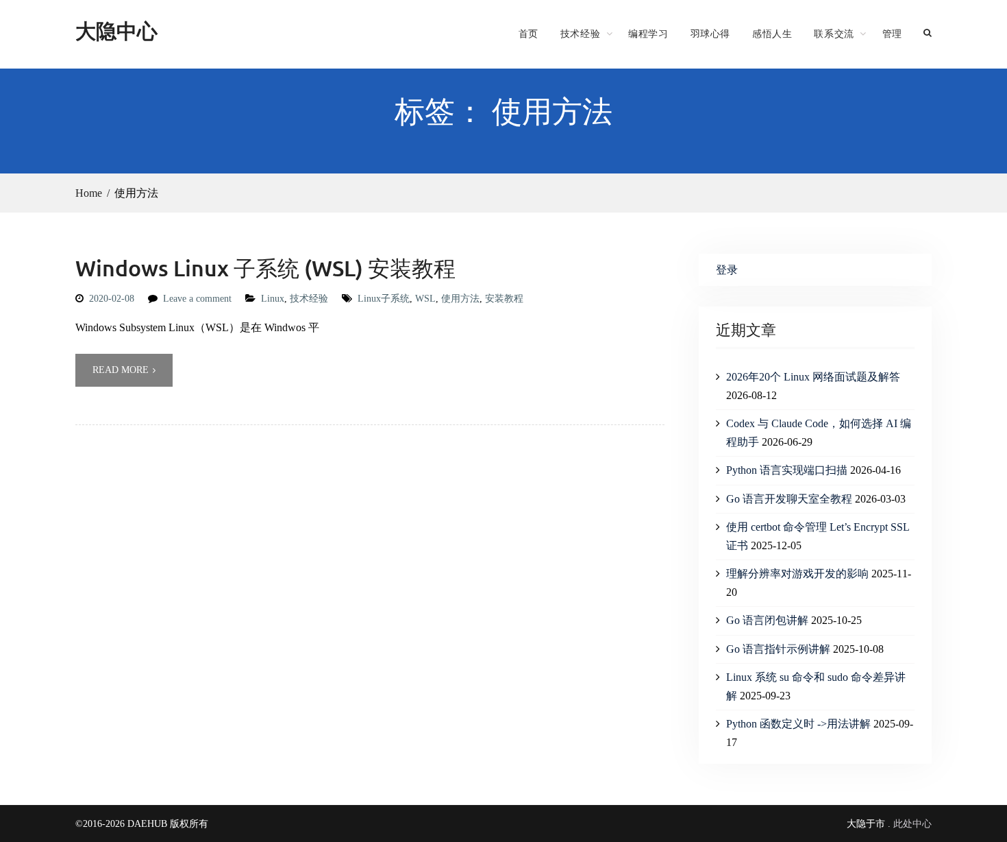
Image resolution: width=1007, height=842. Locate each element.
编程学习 (648, 33)
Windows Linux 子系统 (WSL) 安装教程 (265, 267)
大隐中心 (116, 30)
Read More (120, 370)
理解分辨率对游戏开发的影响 (797, 573)
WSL (425, 298)
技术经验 (580, 33)
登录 (727, 270)
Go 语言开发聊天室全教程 (789, 499)
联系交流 (834, 33)
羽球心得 (710, 33)
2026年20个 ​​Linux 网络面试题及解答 (813, 377)
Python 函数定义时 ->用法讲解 (798, 724)
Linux (272, 298)
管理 (892, 33)
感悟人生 (772, 33)
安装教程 (504, 298)
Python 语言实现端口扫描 (786, 470)
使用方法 (460, 298)
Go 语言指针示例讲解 (778, 649)
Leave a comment (197, 298)
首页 (528, 33)
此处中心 (912, 824)
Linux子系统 (384, 298)
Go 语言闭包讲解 (767, 620)
